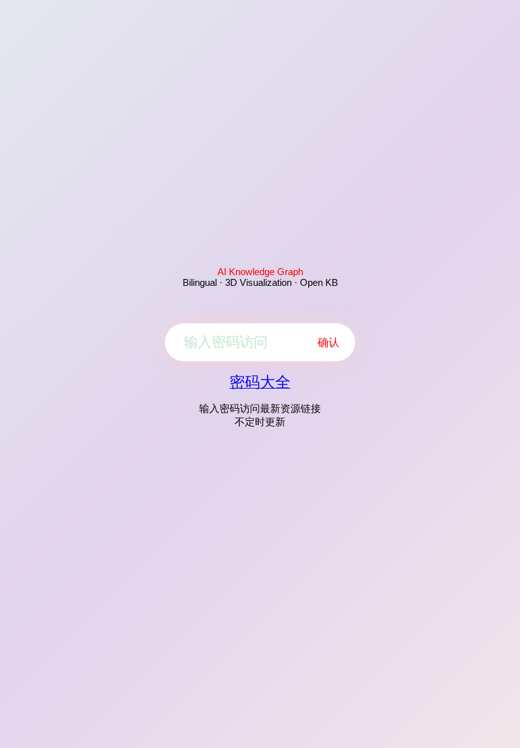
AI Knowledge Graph (260, 271)
